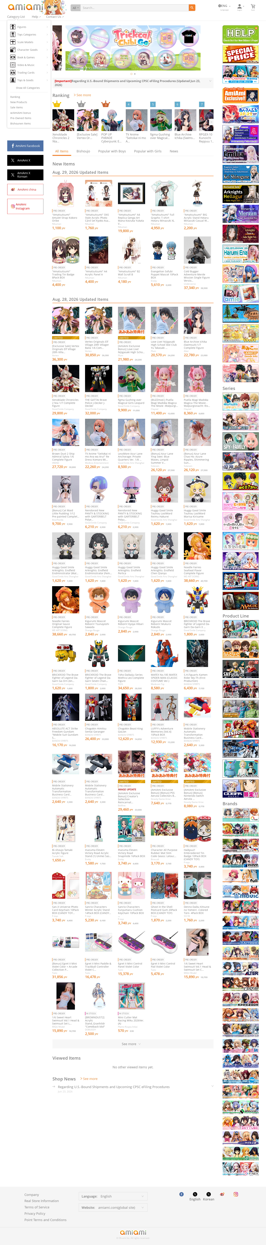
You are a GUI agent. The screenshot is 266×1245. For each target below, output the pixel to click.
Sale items (16, 107)
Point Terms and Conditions (45, 1220)
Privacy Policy (34, 1213)
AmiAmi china (27, 190)
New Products (18, 102)
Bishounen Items (20, 123)
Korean (208, 1199)
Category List (16, 17)
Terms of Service (36, 1207)
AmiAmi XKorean (23, 174)
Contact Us (53, 17)
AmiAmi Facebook (28, 146)
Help (35, 17)
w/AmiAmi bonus (20, 113)
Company (31, 1194)
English (194, 1199)
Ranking (15, 97)
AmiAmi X (23, 160)
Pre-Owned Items (20, 118)
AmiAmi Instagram (23, 206)
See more (84, 95)
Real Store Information (41, 1201)
